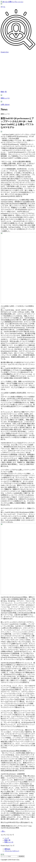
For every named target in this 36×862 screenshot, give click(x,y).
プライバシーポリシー (11, 851)
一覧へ (3, 831)
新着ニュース (8, 842)
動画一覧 (7, 840)
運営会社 (7, 849)
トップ (6, 838)
